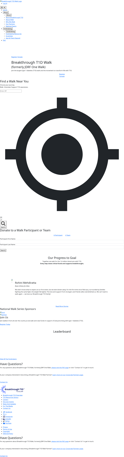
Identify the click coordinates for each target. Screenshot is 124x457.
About (6, 12)
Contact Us (4, 382)
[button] (7, 412)
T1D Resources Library (10, 397)
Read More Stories (62, 306)
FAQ (4, 40)
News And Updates (9, 404)
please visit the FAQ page (60, 368)
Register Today (5, 324)
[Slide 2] (62, 298)
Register (14, 57)
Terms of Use (7, 429)
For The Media (8, 406)
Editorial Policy (8, 434)
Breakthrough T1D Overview (13, 395)
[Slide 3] (65, 298)
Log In (5, 3)
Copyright (6, 431)
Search (3, 227)
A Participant (58, 235)
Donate (20, 57)
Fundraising (8, 29)
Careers (5, 400)
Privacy (5, 427)
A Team (67, 235)
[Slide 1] (58, 298)
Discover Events (8, 402)
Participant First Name (7, 239)
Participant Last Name (7, 244)
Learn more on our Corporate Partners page (67, 375)
